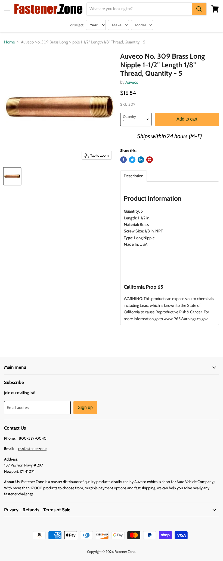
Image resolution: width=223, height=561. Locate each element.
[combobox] (139, 9)
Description (133, 176)
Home (9, 42)
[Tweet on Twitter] (132, 159)
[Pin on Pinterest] (149, 159)
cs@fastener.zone (32, 448)
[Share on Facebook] (123, 159)
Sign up (85, 407)
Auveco (131, 82)
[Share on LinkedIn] (141, 159)
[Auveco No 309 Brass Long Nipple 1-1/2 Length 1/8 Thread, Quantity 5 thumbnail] (12, 176)
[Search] (199, 9)
